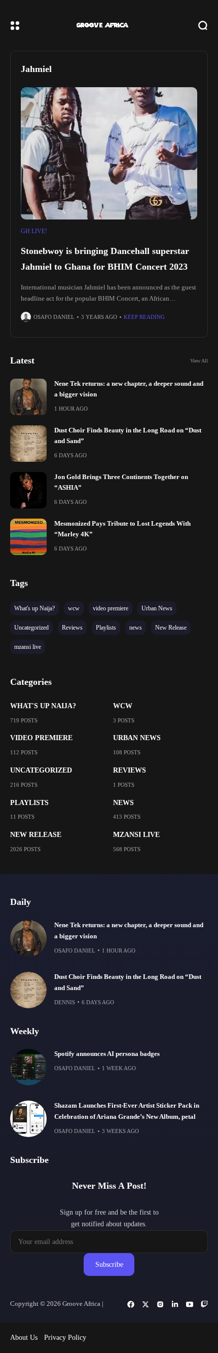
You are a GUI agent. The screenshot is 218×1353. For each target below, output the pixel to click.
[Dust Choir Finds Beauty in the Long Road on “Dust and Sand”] (28, 443)
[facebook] (130, 1304)
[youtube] (189, 1304)
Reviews (129, 770)
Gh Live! (34, 231)
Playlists (29, 803)
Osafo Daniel (54, 317)
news (123, 803)
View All (199, 360)
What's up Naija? (43, 706)
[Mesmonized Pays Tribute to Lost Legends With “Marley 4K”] (28, 537)
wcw (122, 706)
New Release (35, 834)
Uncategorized (41, 770)
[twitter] (145, 1304)
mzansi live (136, 834)
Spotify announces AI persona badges (107, 1053)
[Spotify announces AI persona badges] (28, 1067)
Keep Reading (144, 317)
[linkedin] (174, 1304)
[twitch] (204, 1304)
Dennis (64, 1002)
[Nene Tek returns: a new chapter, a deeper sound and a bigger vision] (28, 397)
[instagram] (160, 1304)
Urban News (137, 738)
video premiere (41, 738)
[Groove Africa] (109, 25)
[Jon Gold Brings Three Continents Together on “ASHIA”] (28, 490)
